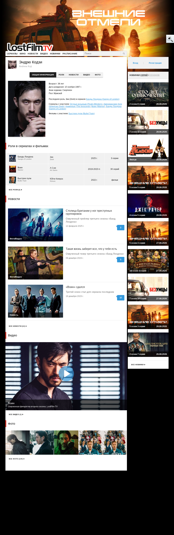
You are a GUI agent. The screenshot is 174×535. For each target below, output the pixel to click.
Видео (86, 75)
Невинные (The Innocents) (77, 106)
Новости (74, 75)
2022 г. (94, 180)
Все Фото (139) (16, 459)
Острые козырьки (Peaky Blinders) (86, 104)
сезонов (154, 75)
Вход (135, 63)
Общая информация (43, 75)
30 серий (114, 169)
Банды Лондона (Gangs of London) (102, 99)
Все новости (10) (17, 326)
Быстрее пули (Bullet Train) (82, 113)
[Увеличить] (17, 442)
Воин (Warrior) (98, 106)
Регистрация (155, 63)
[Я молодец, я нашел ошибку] (157, 39)
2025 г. (94, 158)
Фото (98, 75)
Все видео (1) (15, 414)
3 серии (114, 158)
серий (144, 75)
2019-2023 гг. (94, 169)
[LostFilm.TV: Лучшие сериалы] (32, 46)
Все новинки (137, 364)
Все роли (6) (14, 189)
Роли (61, 75)
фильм (114, 180)
